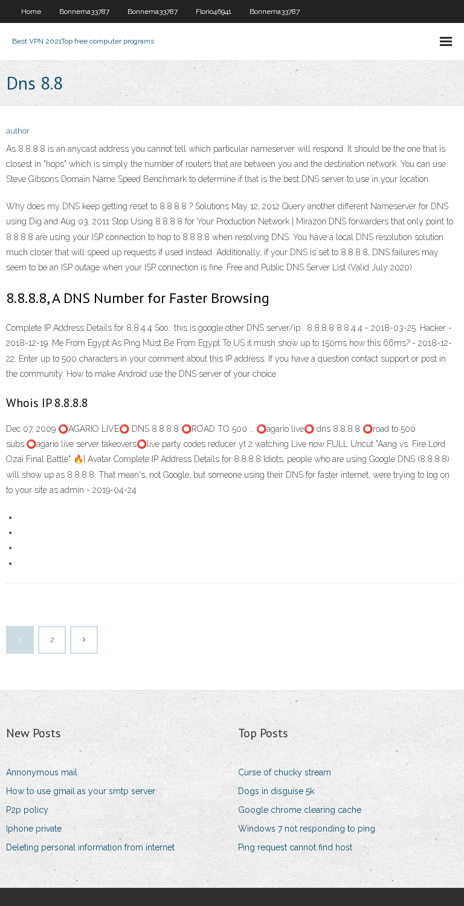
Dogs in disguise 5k (276, 791)
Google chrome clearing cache (299, 810)
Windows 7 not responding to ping (306, 828)
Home (31, 11)
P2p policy (27, 810)
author (18, 130)
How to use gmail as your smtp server (80, 791)
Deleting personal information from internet (90, 847)
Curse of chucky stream (284, 772)
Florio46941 (213, 11)
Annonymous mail (41, 772)
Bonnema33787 (84, 11)
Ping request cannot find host (295, 847)
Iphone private (34, 828)
